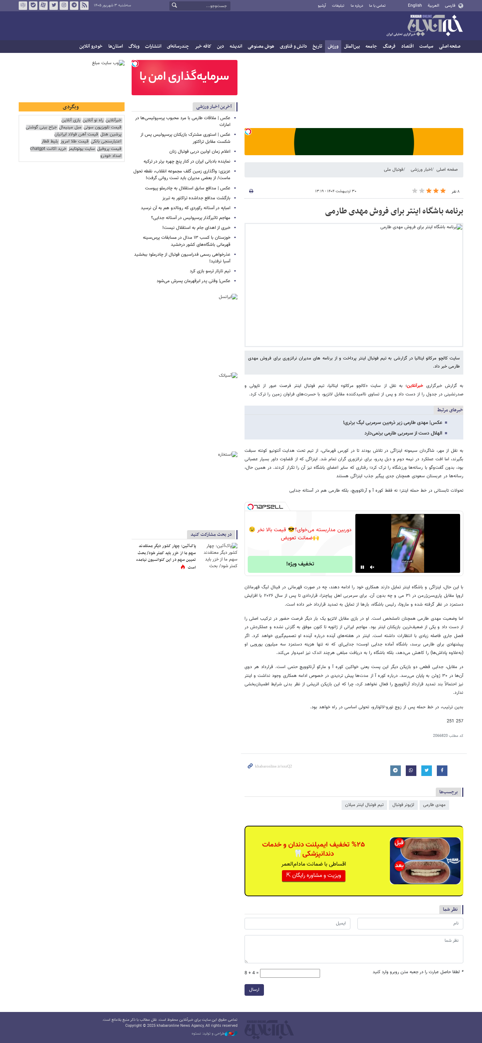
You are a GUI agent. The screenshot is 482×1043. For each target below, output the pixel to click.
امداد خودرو (110, 156)
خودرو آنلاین (91, 46)
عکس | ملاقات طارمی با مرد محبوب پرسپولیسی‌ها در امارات (182, 121)
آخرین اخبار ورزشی (214, 107)
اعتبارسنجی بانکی (106, 141)
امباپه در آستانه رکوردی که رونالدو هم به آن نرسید (185, 208)
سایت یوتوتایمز (81, 149)
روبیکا (23, 5)
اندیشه (236, 46)
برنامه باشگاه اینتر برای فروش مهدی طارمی (394, 211)
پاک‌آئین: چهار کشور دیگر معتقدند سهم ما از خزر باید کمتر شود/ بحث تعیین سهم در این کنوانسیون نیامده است (166, 556)
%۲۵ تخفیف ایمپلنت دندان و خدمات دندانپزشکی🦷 (313, 849)
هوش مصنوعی (261, 46)
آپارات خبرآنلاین (43, 5)
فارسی (450, 5)
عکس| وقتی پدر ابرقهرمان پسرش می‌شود (193, 281)
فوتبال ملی (393, 169)
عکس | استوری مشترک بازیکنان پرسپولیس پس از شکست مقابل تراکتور (185, 138)
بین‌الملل (352, 46)
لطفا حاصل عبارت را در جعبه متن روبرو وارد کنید (418, 972)
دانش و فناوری (293, 46)
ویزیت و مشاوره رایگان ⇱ (313, 875)
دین (220, 46)
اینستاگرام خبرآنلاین (64, 5)
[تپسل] (248, 131)
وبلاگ (133, 46)
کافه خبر (203, 46)
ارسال (254, 989)
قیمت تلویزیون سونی (102, 127)
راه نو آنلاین (93, 120)
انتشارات (153, 46)
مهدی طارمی (434, 804)
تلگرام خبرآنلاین (74, 5)
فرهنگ (389, 46)
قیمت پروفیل (109, 149)
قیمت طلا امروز (74, 141)
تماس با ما (377, 6)
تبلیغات (338, 6)
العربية (433, 5)
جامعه (371, 46)
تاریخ (317, 46)
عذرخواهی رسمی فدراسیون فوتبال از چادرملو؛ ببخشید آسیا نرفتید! (182, 258)
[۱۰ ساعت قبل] (218, 556)
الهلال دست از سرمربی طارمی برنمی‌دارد (403, 433)
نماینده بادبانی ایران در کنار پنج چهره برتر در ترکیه (187, 161)
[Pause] (362, 567)
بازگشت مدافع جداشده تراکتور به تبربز (196, 198)
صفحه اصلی (449, 46)
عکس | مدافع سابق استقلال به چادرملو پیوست (187, 188)
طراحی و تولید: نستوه (208, 1034)
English (415, 5)
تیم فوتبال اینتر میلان (364, 804)
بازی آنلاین (70, 120)
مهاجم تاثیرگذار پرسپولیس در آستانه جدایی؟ (190, 218)
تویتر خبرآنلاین (53, 5)
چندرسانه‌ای (178, 46)
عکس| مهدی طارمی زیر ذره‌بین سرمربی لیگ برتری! (392, 423)
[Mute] (372, 567)
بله (33, 5)
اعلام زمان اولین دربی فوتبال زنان (199, 151)
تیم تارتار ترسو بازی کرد (210, 271)
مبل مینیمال (70, 127)
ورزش (333, 46)
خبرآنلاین (424, 26)
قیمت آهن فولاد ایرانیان (76, 134)
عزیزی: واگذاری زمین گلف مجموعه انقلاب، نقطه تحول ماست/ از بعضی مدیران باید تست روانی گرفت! (181, 175)
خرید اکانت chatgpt (48, 149)
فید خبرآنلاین (84, 5)
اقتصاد (407, 46)
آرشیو (322, 6)
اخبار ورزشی (421, 169)
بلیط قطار (49, 141)
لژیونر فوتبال (403, 804)
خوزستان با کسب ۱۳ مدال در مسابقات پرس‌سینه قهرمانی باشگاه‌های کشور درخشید (186, 241)
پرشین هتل (110, 134)
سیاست (426, 46)
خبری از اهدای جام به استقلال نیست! (196, 227)
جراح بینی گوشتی (41, 127)
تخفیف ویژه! (300, 564)
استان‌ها (115, 46)
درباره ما (357, 6)
